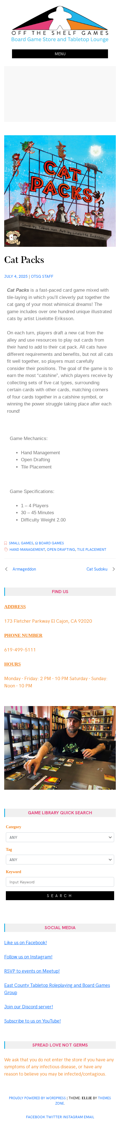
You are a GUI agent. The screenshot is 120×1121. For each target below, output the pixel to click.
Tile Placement (91, 549)
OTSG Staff (42, 276)
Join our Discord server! (28, 1006)
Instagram (73, 1116)
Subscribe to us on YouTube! (32, 1020)
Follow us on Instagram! (28, 956)
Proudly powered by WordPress (37, 1098)
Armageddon (24, 569)
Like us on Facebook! (25, 942)
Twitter (54, 1116)
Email (89, 1116)
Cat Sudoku (97, 569)
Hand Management (27, 549)
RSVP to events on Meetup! (32, 970)
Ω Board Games (49, 542)
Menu (60, 53)
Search (60, 895)
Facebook (35, 1116)
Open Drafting (61, 549)
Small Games (21, 542)
